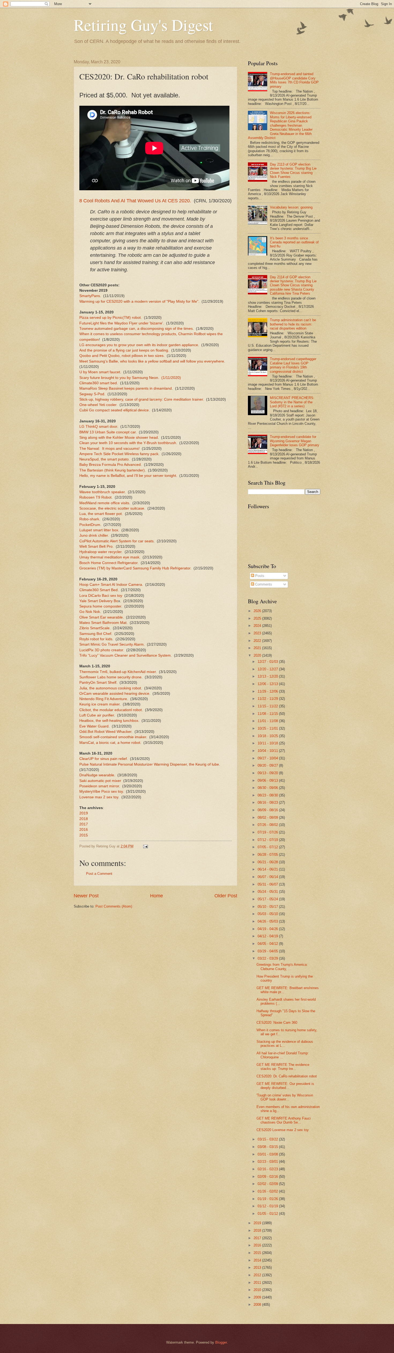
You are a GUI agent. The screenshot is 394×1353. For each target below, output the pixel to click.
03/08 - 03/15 (268, 1147)
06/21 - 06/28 (268, 862)
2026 (258, 611)
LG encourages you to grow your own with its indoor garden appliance (138, 345)
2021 (258, 648)
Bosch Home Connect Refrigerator (108, 563)
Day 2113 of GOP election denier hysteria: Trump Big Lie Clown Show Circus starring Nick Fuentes (293, 170)
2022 (258, 641)
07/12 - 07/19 (268, 840)
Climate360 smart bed (98, 383)
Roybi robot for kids (95, 639)
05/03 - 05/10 (268, 914)
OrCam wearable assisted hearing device (114, 694)
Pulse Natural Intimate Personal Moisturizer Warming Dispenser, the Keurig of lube (149, 764)
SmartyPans (89, 296)
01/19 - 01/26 (268, 1199)
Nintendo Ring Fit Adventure (103, 699)
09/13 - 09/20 (268, 773)
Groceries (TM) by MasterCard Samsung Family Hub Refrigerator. (135, 568)
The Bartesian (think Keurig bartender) (112, 470)
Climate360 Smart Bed (98, 590)
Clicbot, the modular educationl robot (110, 710)
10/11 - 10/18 (268, 743)
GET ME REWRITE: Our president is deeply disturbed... (285, 1086)
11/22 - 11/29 (268, 699)
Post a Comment (99, 874)
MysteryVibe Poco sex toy (101, 791)
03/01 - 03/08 (268, 1154)
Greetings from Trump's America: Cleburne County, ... (282, 967)
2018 (83, 819)
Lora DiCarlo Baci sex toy (100, 596)
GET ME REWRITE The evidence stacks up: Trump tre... (283, 1067)
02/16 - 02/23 (268, 1169)
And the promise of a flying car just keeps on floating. (124, 350)
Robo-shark (89, 519)
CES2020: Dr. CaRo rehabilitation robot (287, 1076)
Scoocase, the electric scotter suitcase (111, 508)
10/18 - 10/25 (268, 736)
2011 (258, 1283)
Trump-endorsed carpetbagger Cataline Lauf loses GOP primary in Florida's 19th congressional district (293, 365)
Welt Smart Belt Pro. (96, 546)
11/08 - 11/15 (268, 714)
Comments (263, 584)
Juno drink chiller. (94, 535)
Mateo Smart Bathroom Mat (103, 623)
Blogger (221, 1342)
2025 (258, 618)
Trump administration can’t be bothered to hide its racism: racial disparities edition (293, 324)
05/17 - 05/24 (268, 899)
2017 (83, 824)
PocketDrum (89, 525)
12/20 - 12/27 (268, 669)
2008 (258, 1305)
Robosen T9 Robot (95, 497)
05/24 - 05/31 (268, 892)
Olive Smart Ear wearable (101, 617)
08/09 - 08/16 (268, 810)
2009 (258, 1297)
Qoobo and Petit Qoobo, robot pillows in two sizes (121, 356)
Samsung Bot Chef (95, 634)
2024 (258, 626)
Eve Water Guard (94, 726)
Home (156, 895)
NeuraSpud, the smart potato (104, 459)
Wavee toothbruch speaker (102, 492)
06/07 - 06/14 (268, 877)
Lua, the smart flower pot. (101, 514)
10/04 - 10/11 (268, 751)
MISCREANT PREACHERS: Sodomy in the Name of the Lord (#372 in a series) (292, 402)
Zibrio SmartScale (94, 628)
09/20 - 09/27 (268, 765)
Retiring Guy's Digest (143, 24)
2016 (83, 830)
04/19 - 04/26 (268, 929)
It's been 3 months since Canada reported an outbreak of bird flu (294, 242)
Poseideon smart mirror (99, 786)
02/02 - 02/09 (268, 1184)
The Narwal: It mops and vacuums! (109, 449)
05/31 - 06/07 (268, 884)
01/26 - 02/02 (268, 1191)
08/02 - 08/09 (268, 818)
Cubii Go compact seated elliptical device (114, 410)
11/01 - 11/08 (268, 721)
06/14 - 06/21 (268, 869)
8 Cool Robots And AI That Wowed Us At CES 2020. (135, 200)
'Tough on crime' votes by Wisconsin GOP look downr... (285, 1097)
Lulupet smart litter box (98, 530)
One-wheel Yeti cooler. (98, 405)
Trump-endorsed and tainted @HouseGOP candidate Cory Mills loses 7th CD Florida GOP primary (294, 80)
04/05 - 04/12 (268, 944)
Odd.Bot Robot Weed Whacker (105, 732)
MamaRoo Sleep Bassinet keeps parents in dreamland (125, 388)
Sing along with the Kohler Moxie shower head (118, 438)
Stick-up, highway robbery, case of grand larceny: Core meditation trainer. (141, 399)
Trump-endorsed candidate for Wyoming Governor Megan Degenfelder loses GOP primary (294, 441)
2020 (258, 655)
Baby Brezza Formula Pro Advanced (110, 465)
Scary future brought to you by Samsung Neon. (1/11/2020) (130, 378)
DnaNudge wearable (96, 775)
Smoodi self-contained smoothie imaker (112, 737)
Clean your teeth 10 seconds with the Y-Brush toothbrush (127, 443)
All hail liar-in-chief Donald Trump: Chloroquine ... (283, 1055)
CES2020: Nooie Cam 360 (277, 1023)
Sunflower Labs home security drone (110, 677)
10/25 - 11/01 (268, 728)
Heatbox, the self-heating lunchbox (108, 721)
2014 (258, 1260)
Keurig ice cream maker (99, 704)
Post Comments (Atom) (113, 906)
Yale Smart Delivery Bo (98, 601)
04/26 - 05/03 (268, 921)
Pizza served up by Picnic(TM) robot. (110, 318)
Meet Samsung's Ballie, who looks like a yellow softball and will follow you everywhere (151, 361)
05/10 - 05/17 (268, 907)
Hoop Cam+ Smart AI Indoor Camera (110, 585)
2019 (83, 813)
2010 (258, 1290)
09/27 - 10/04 (268, 758)
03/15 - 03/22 (268, 1139)
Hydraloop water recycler (100, 552)
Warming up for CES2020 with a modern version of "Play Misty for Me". (139, 301)
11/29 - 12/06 (268, 691)
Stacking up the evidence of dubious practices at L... (285, 1044)
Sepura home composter (100, 606)
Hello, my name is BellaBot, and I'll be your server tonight (127, 476)
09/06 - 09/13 (268, 780)
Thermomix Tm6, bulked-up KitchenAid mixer (117, 672)
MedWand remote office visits (104, 503)
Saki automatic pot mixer (100, 781)
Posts (259, 576)
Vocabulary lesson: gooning (291, 207)
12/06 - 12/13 (268, 684)
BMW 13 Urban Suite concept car (107, 432)
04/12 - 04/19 (268, 936)
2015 (83, 835)
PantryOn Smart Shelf (97, 683)
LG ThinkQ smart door (98, 427)
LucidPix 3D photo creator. (101, 650)
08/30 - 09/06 (268, 788)
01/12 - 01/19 (268, 1206)
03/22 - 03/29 (268, 958)
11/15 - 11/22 (268, 706)
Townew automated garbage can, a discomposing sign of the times (136, 329)
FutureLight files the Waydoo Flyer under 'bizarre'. (121, 323)
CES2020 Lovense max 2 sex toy (283, 1130)
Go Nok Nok (89, 612)
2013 (258, 1268)
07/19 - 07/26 (268, 832)
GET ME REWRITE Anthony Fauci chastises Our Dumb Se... (284, 1120)
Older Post (225, 895)
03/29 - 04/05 (268, 951)
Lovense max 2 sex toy (98, 797)
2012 (258, 1275)
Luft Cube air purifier (96, 715)
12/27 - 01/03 (268, 662)
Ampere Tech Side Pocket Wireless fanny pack (118, 454)
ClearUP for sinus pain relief (103, 759)
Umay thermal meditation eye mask (109, 557)
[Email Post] (145, 846)
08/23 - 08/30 (268, 795)
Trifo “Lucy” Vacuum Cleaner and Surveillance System (125, 655)
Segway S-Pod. (92, 394)
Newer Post (86, 895)
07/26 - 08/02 (268, 825)
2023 (258, 633)
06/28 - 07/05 (268, 855)
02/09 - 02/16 (268, 1177)
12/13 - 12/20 (268, 676)
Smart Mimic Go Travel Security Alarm (111, 644)
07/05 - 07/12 (268, 847)
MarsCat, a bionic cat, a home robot (109, 743)
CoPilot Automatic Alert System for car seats (116, 541)
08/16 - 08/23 (268, 802)
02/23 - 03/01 (268, 1162)
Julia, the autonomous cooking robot (110, 688)
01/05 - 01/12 (268, 1214)
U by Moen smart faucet (99, 372)
